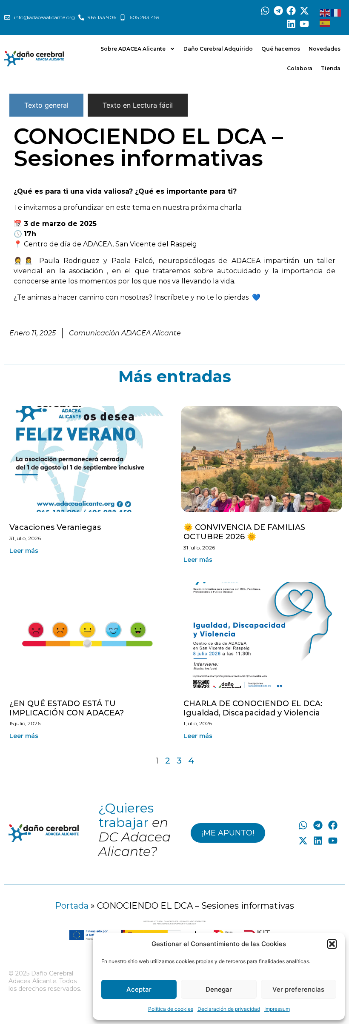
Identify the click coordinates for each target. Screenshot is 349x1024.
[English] (325, 12)
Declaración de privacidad (228, 1009)
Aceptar (139, 989)
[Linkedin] (291, 24)
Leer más (23, 551)
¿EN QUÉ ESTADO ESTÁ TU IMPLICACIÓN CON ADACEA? (66, 708)
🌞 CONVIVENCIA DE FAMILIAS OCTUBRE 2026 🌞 (244, 532)
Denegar (219, 989)
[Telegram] (278, 10)
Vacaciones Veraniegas (55, 527)
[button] (332, 944)
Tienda (330, 68)
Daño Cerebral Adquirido (218, 49)
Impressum (277, 1009)
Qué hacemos (280, 49)
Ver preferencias (298, 989)
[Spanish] (325, 22)
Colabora (299, 68)
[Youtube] (304, 24)
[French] (336, 12)
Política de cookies (170, 1009)
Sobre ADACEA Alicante (133, 49)
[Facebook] (291, 10)
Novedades (324, 49)
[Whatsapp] (265, 10)
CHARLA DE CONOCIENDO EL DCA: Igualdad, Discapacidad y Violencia (252, 708)
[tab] (46, 105)
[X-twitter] (304, 10)
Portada (72, 906)
